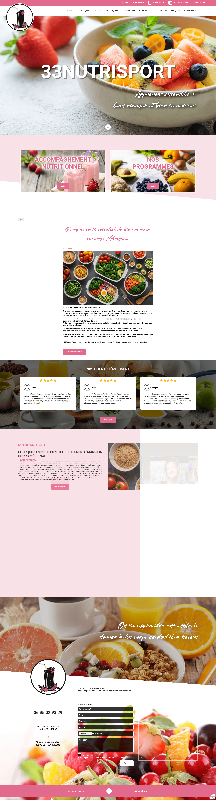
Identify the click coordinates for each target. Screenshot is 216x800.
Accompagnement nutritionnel (90, 11)
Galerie (154, 11)
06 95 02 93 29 (48, 712)
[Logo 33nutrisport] (20, 17)
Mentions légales (76, 791)
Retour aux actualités (74, 352)
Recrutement (129, 11)
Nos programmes (113, 11)
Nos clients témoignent (170, 11)
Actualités (143, 11)
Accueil (70, 11)
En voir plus (108, 420)
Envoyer (127, 763)
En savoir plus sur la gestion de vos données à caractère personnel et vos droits (105, 759)
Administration (141, 791)
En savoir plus (60, 483)
